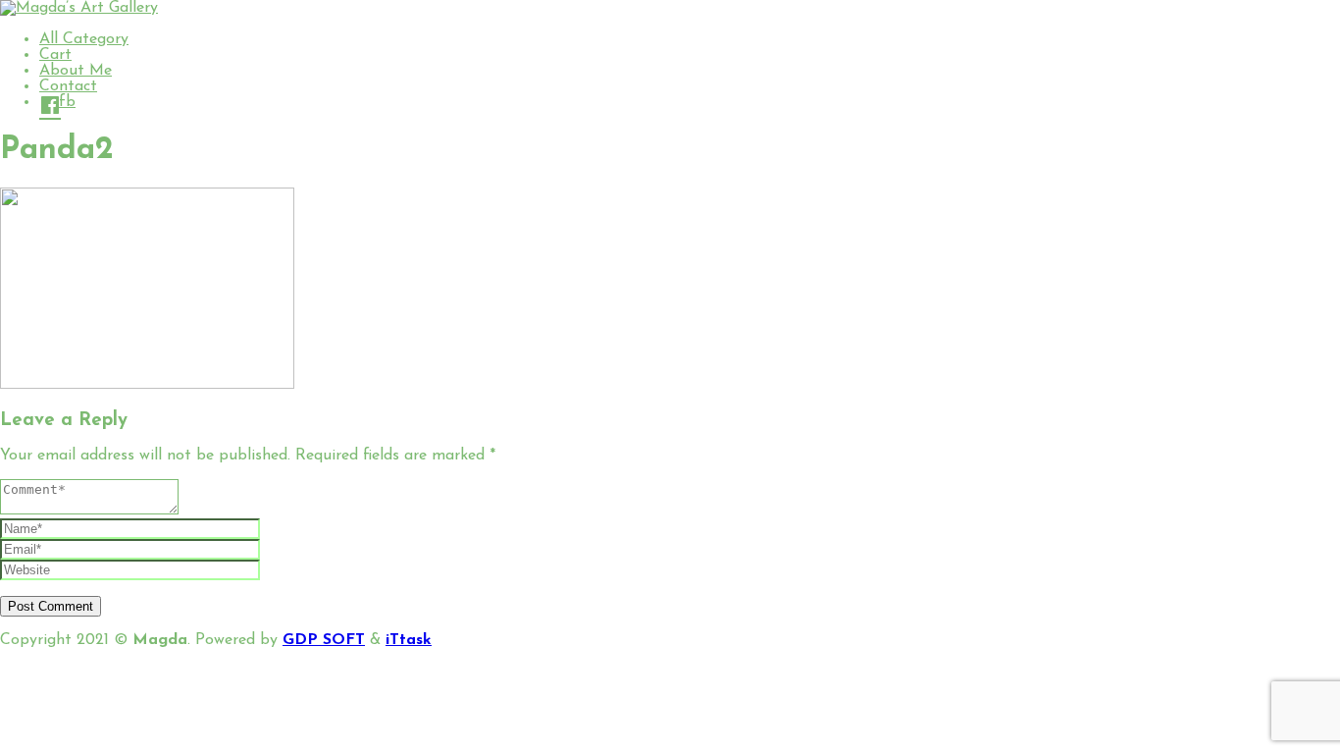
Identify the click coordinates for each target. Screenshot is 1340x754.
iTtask (409, 640)
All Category (84, 39)
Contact (68, 86)
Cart (55, 55)
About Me (75, 71)
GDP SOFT (324, 640)
